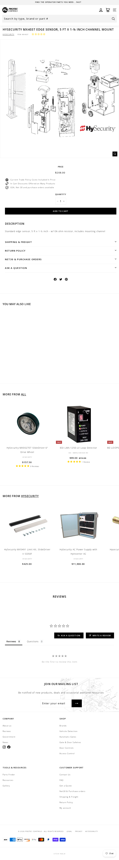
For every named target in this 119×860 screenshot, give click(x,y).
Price (61, 166)
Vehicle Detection (68, 731)
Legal (69, 831)
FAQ (62, 780)
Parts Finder (9, 774)
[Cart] (108, 10)
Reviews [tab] (11, 641)
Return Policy (15, 250)
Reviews (7, 731)
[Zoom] (114, 154)
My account (65, 808)
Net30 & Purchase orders (23, 259)
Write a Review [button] (102, 635)
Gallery (6, 785)
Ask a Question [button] (70, 635)
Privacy (78, 831)
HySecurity (8, 34)
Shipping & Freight (18, 242)
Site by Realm (59, 854)
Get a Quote (66, 785)
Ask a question (16, 267)
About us (7, 725)
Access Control (67, 753)
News (5, 742)
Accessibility (91, 831)
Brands (63, 725)
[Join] (77, 703)
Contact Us (65, 774)
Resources (8, 780)
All (23, 394)
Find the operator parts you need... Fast (58, 2)
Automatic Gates (68, 736)
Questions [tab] (33, 641)
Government (9, 736)
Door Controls (67, 748)
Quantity (60, 194)
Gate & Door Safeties (70, 742)
